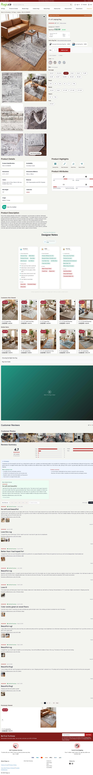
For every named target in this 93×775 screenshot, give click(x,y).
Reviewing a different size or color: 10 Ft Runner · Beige (12, 611)
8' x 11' (57, 76)
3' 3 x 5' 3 (59, 73)
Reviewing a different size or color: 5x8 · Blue (10, 651)
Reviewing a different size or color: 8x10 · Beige (11, 536)
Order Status (49, 762)
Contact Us (48, 760)
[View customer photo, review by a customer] (5, 437)
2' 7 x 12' (72, 90)
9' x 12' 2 (65, 76)
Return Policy (49, 765)
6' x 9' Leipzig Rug (6, 351)
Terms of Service (65, 739)
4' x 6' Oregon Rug (6, 321)
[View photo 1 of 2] (3, 520)
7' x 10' (84, 73)
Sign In (78, 4)
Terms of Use (4, 765)
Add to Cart (64, 50)
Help (85, 0)
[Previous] (2, 312)
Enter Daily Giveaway (28, 760)
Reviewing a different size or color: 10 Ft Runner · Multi (12, 555)
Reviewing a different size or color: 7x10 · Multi (10, 690)
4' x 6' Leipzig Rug (63, 351)
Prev (42, 703)
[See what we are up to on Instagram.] (72, 763)
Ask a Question (53, 55)
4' (55, 83)
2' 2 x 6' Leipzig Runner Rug (47, 351)
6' (64, 83)
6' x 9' (78, 73)
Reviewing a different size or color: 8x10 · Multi (10, 632)
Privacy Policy (88, 737)
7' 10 (74, 83)
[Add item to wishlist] (17, 301)
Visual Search (79, 8)
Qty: (50, 50)
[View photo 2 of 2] (8, 520)
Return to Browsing (5, 12)
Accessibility (49, 767)
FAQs (47, 764)
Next (57, 703)
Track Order (90, 0)
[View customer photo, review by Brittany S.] (23, 437)
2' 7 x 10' (65, 90)
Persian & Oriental (13, 8)
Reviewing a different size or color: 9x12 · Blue (12, 495)
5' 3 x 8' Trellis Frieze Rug (27, 321)
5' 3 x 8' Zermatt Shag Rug (65, 321)
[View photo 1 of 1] (3, 559)
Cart (91, 4)
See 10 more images (35, 153)
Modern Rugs (25, 8)
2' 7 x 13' (80, 90)
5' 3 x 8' (51, 103)
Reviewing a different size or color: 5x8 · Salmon (11, 671)
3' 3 (50, 83)
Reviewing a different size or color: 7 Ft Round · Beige (12, 591)
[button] (44, 17)
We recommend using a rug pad (64, 40)
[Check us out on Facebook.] (70, 763)
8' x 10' (51, 76)
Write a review (63, 23)
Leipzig (18, 12)
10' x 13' (72, 76)
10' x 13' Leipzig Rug (83, 351)
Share (61, 55)
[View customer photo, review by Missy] (14, 437)
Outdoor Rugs (36, 8)
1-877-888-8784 (5, 0)
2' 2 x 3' (51, 73)
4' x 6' (66, 73)
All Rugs (3, 8)
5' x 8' (72, 73)
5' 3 (60, 83)
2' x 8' (58, 90)
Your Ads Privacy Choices (8, 768)
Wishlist (85, 4)
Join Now (88, 734)
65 (53, 703)
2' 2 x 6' (51, 90)
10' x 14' (79, 76)
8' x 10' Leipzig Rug (25, 351)
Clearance (89, 8)
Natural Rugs (47, 8)
